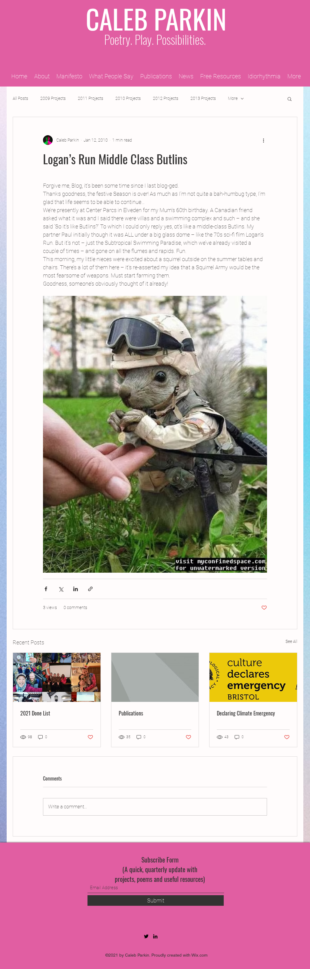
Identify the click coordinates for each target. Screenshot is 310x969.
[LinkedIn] (155, 936)
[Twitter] (146, 936)
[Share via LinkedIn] (75, 589)
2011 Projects (90, 98)
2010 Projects (128, 98)
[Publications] (155, 677)
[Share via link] (90, 589)
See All (291, 641)
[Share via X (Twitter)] (61, 589)
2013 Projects (203, 98)
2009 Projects (53, 98)
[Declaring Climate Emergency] (253, 677)
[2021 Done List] (57, 677)
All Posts (20, 98)
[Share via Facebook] (46, 589)
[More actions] (263, 140)
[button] (289, 98)
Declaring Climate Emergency (246, 713)
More (233, 98)
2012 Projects (165, 98)
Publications (131, 713)
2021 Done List (35, 713)
